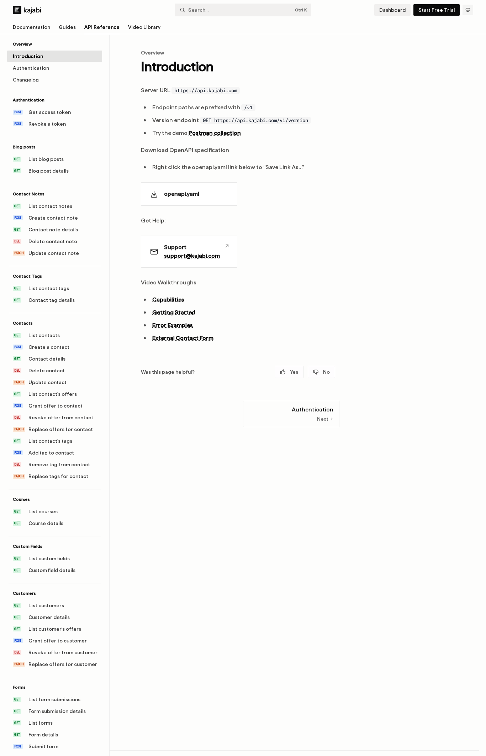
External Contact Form (182, 338)
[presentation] (58, 395)
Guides (67, 27)
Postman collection (215, 133)
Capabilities (168, 299)
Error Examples (172, 325)
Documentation (31, 27)
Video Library (144, 27)
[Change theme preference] (468, 10)
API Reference (102, 27)
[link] (189, 194)
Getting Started (173, 312)
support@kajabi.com (192, 255)
